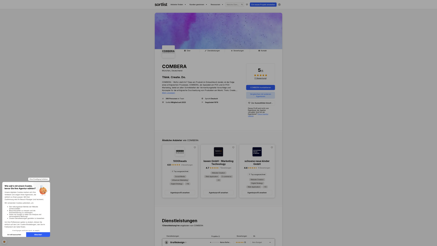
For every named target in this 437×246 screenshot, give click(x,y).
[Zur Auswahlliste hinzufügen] (195, 147)
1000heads (180, 161)
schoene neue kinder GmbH (257, 162)
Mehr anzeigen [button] (168, 93)
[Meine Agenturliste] (247, 4)
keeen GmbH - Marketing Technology (218, 162)
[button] (181, 98)
